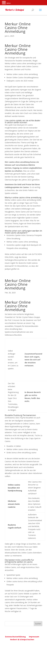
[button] (4, 3)
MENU (9, 3)
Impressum (34, 636)
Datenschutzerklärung (15, 636)
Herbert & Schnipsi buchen (22, 639)
